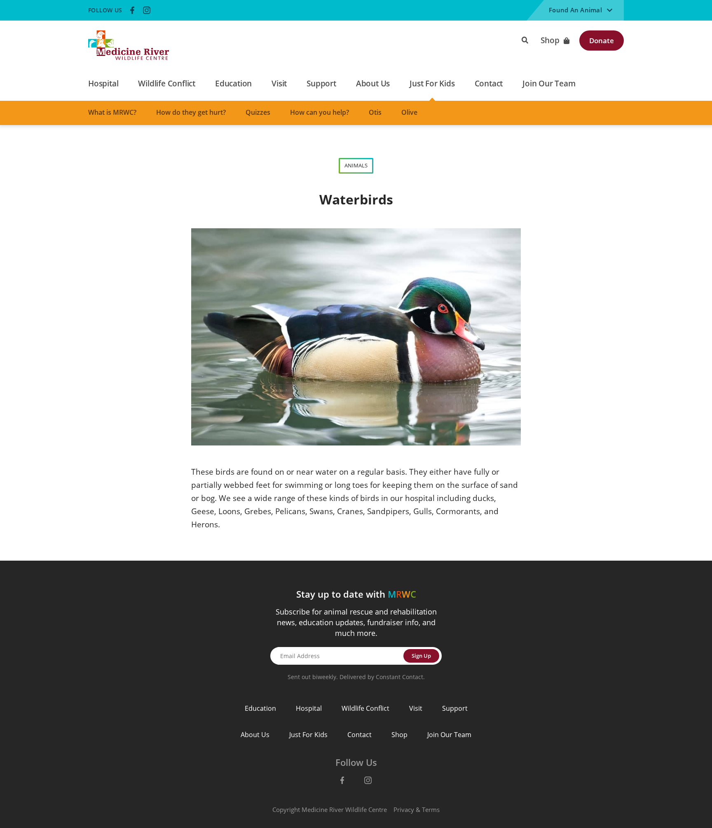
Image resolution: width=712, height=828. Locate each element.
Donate (601, 40)
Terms (431, 809)
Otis (375, 112)
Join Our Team (449, 734)
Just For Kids (308, 734)
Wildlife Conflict (365, 708)
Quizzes (258, 112)
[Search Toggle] (525, 39)
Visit (415, 708)
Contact (359, 734)
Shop (550, 40)
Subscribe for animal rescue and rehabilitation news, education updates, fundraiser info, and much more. (356, 622)
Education (260, 708)
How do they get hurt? (191, 112)
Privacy (403, 809)
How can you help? (319, 112)
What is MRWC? (112, 112)
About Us (255, 734)
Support (455, 708)
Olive (409, 112)
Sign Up (421, 655)
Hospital (309, 708)
